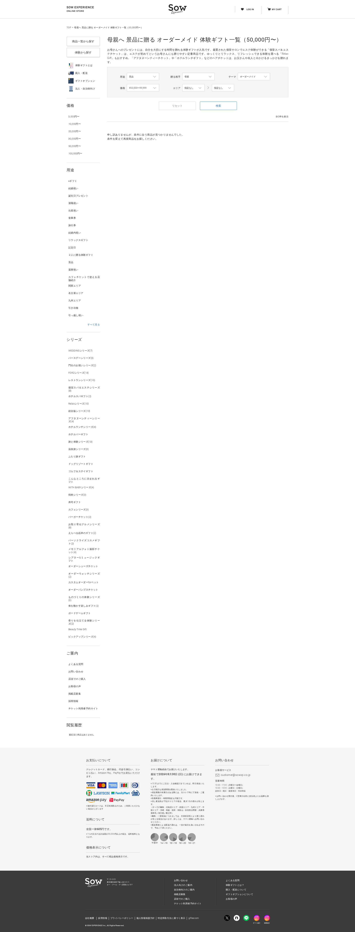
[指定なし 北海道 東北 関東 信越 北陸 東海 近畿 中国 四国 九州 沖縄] (193, 88)
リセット (177, 105)
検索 (218, 105)
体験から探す (83, 52)
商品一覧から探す (83, 41)
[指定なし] (223, 88)
